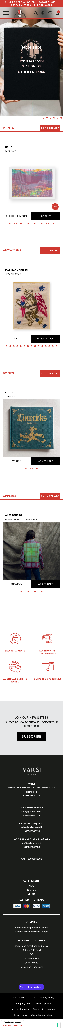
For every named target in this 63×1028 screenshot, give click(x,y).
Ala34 (31, 886)
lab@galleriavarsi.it (31, 843)
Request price (45, 338)
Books (31, 47)
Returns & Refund (31, 950)
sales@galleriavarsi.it (31, 827)
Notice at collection (12, 1025)
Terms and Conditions (31, 966)
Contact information (44, 1009)
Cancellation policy (41, 1015)
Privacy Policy (31, 958)
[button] (43, 118)
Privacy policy (46, 997)
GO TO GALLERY (50, 496)
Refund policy (43, 1003)
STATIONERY (31, 66)
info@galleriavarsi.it (31, 811)
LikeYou (31, 894)
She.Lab (31, 890)
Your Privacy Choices (12, 1022)
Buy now (45, 216)
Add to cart (45, 461)
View (17, 338)
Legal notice (21, 1015)
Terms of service (20, 1009)
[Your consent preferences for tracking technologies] (57, 1025)
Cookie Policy (31, 962)
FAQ (32, 954)
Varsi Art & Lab (26, 997)
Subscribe (31, 736)
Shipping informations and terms (31, 945)
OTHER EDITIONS (31, 71)
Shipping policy (23, 1003)
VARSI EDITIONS (31, 60)
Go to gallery (50, 128)
